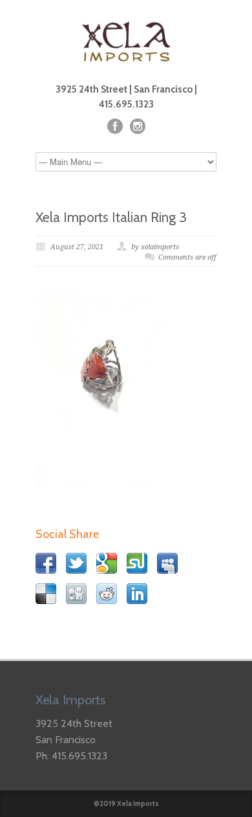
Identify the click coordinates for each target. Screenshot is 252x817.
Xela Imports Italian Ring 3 (111, 217)
